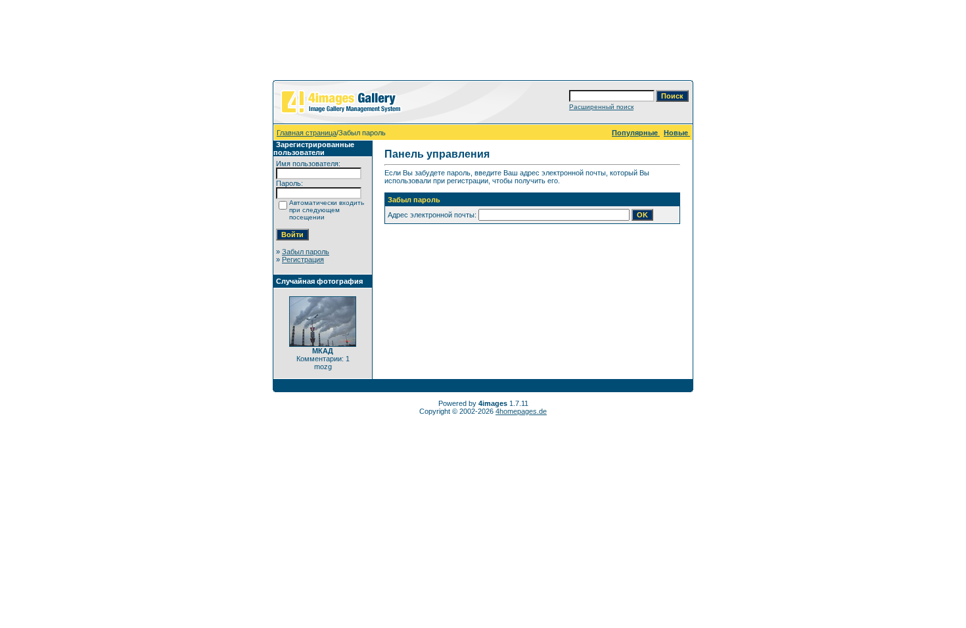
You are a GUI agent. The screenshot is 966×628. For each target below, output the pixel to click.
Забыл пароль (305, 252)
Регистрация (303, 259)
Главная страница (306, 133)
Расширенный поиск (601, 106)
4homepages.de (521, 411)
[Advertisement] (483, 42)
